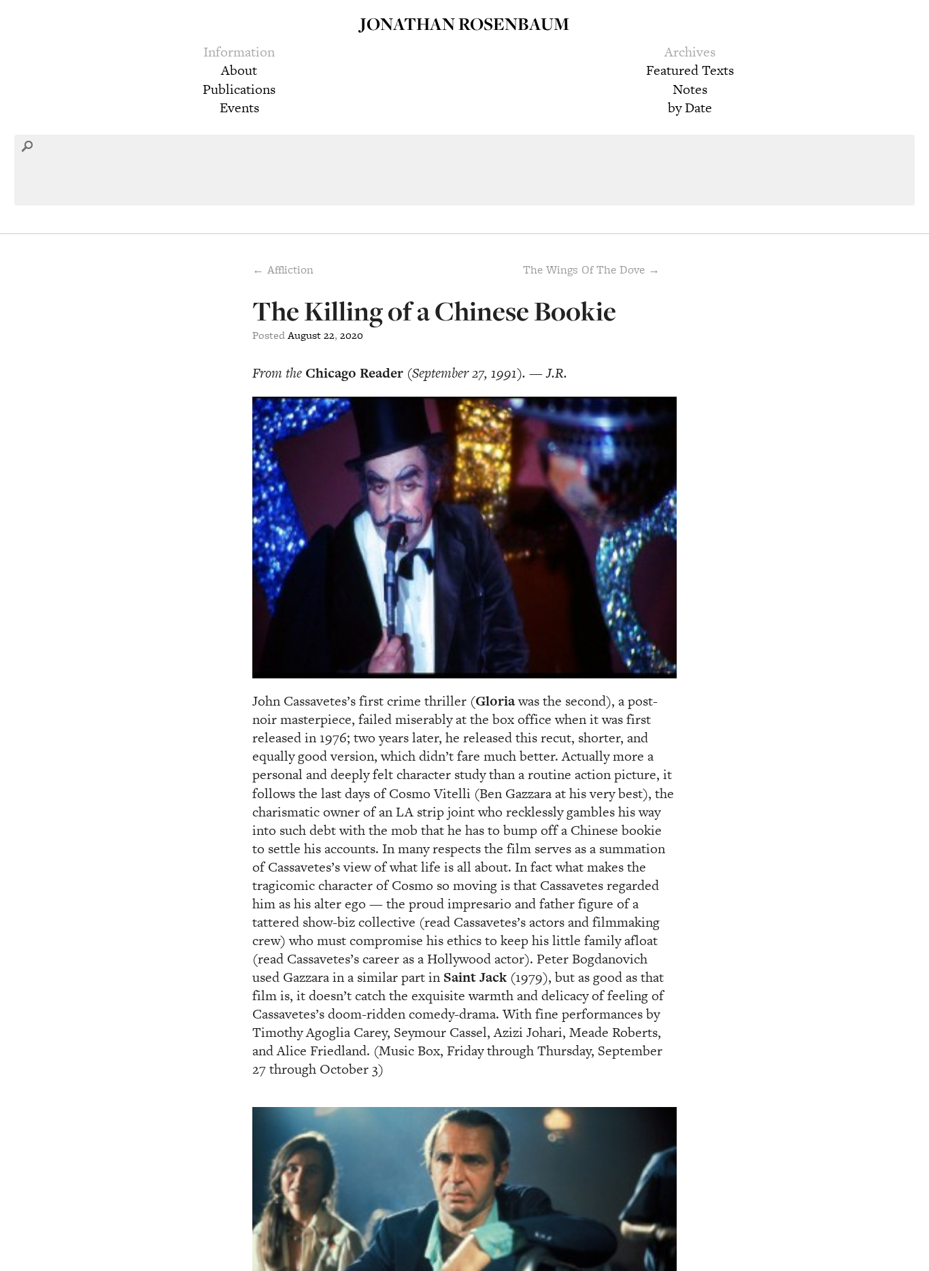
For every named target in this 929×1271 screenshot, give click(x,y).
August (304, 335)
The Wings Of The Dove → (591, 269)
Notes (690, 89)
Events (239, 107)
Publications (239, 89)
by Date (690, 107)
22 (329, 335)
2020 (351, 335)
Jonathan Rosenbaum (464, 23)
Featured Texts (690, 70)
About (239, 70)
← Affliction (283, 269)
